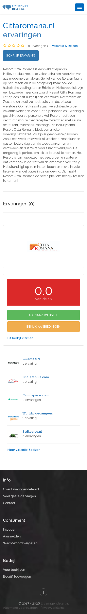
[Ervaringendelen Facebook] (43, 592)
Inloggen (9, 529)
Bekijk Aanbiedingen (43, 326)
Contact (9, 503)
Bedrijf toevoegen (17, 576)
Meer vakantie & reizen (23, 450)
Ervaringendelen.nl (55, 603)
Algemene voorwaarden (20, 608)
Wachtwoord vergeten (20, 543)
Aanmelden (12, 536)
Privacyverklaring (52, 608)
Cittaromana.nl (29, 25)
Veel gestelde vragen (19, 496)
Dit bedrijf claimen (20, 338)
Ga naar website (43, 315)
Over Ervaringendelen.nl (21, 489)
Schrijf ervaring (20, 55)
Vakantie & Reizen (65, 46)
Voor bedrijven (14, 570)
